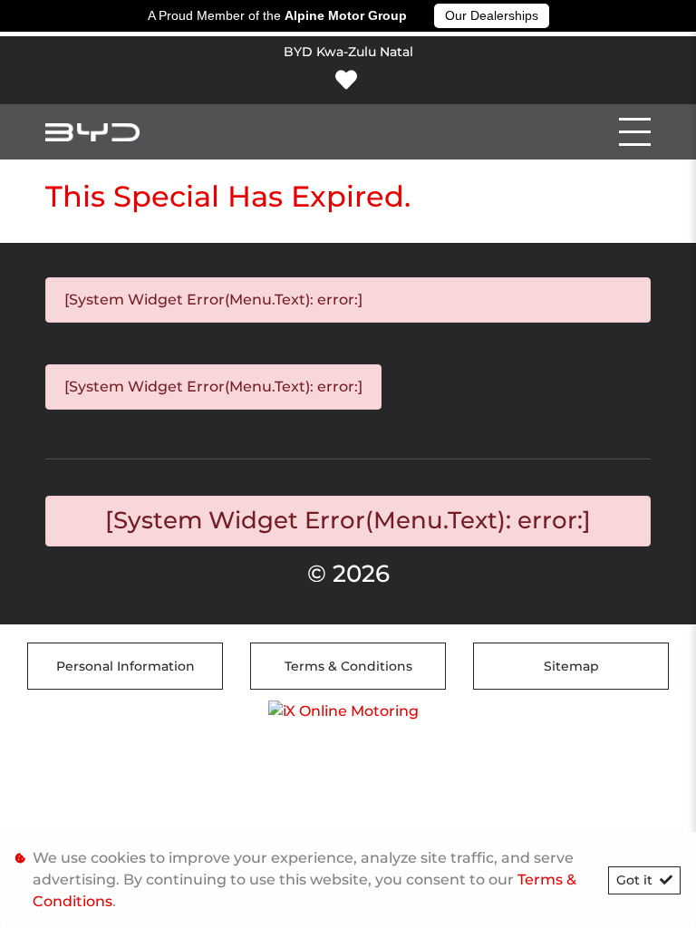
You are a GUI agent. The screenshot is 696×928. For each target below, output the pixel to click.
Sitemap (571, 666)
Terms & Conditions (348, 666)
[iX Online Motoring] (348, 710)
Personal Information (125, 666)
